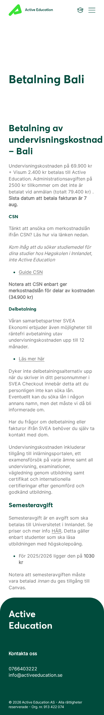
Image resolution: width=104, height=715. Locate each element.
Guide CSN (31, 272)
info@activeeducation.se (35, 675)
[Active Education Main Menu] (80, 10)
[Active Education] (35, 10)
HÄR (56, 531)
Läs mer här (31, 359)
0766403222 (23, 669)
